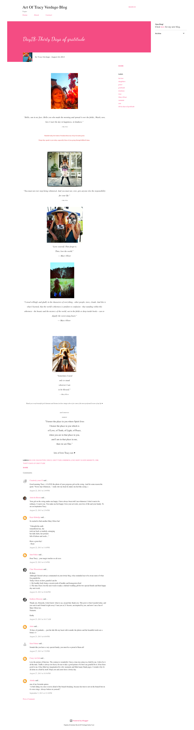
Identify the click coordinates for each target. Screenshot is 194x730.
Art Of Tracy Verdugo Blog (44, 7)
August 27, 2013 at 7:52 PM (40, 651)
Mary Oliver (122, 97)
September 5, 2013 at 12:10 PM (41, 693)
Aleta (31, 626)
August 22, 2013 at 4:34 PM (40, 562)
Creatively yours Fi (36, 480)
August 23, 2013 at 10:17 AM (40, 619)
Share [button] (120, 66)
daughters (121, 81)
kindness (121, 91)
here (163, 26)
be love (120, 78)
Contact (49, 15)
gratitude (121, 88)
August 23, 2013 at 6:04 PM (40, 636)
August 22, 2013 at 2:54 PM (40, 510)
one (119, 103)
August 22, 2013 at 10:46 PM (40, 592)
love (119, 94)
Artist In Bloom (35, 497)
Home (24, 15)
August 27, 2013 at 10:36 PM (40, 673)
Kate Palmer (34, 643)
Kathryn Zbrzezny (36, 599)
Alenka (32, 680)
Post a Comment (29, 699)
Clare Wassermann (36, 569)
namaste (121, 100)
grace (120, 84)
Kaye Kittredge (35, 517)
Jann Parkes (34, 554)
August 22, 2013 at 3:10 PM (40, 547)
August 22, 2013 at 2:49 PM (40, 490)
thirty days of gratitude (126, 106)
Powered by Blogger (80, 721)
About (36, 15)
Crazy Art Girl (35, 658)
